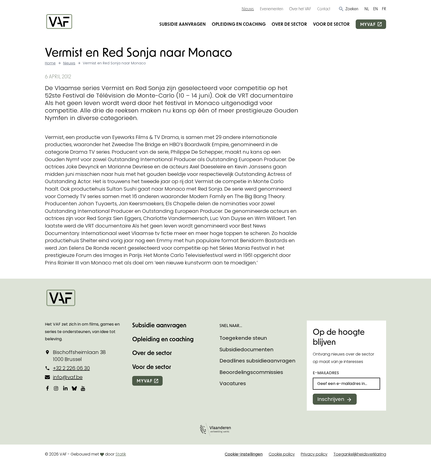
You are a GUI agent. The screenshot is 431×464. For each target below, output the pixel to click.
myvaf (368, 24)
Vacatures (232, 383)
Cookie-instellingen (244, 454)
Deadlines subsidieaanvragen (257, 360)
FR (384, 8)
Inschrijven (330, 399)
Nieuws (248, 8)
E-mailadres (326, 373)
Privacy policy (314, 454)
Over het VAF (300, 8)
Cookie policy (282, 454)
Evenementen (271, 8)
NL (366, 8)
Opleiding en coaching (239, 24)
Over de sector (289, 24)
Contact (323, 8)
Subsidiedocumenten (246, 349)
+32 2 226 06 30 (71, 368)
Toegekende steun (243, 338)
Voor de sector (331, 24)
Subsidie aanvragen (182, 24)
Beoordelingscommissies (251, 372)
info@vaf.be (68, 377)
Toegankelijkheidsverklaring (359, 454)
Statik (120, 454)
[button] (348, 8)
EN (375, 8)
